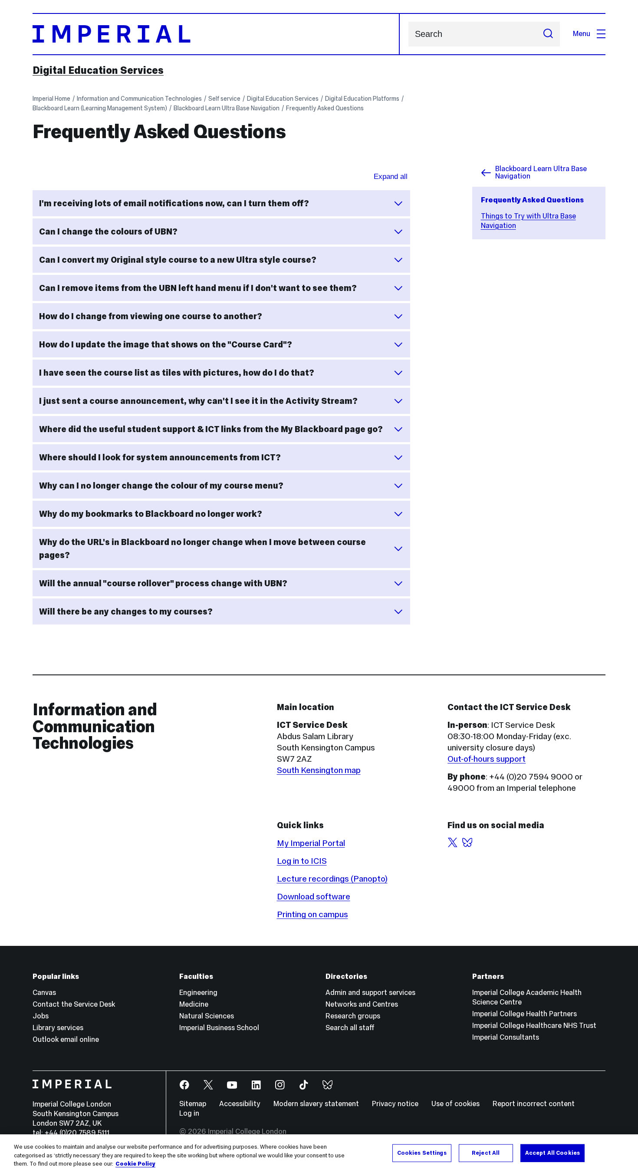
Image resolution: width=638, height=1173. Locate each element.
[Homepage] (216, 34)
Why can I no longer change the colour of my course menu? (161, 485)
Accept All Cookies (552, 1152)
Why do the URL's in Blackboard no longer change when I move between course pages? (202, 548)
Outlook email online (66, 1039)
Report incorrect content (534, 1103)
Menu (581, 33)
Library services (58, 1027)
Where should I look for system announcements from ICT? (160, 457)
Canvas (44, 992)
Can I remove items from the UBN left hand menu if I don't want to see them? (198, 288)
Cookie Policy (135, 1163)
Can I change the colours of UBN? (108, 231)
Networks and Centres (362, 1004)
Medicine (193, 1004)
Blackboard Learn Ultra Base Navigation (227, 108)
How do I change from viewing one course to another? (150, 316)
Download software (313, 896)
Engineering (198, 992)
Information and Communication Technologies (139, 98)
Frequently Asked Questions (325, 108)
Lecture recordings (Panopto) (332, 878)
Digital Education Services (98, 70)
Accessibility (239, 1103)
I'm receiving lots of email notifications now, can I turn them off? (174, 203)
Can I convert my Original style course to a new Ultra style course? (177, 259)
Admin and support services (370, 992)
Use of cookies (455, 1103)
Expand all (391, 176)
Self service (224, 98)
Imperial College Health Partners (524, 1013)
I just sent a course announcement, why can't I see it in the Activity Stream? (198, 401)
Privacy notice (395, 1103)
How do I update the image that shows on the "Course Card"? (165, 344)
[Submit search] (548, 34)
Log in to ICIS (302, 861)
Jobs (41, 1016)
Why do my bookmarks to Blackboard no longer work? (150, 514)
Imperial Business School (219, 1027)
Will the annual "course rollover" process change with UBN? (163, 583)
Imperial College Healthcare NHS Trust (534, 1025)
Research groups (353, 1016)
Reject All (486, 1152)
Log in (189, 1113)
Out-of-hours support (486, 758)
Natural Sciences (206, 1016)
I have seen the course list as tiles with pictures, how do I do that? (176, 372)
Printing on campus (312, 914)
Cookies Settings (422, 1152)
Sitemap (192, 1103)
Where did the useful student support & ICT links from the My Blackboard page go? (211, 429)
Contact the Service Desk (74, 1004)
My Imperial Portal (311, 843)
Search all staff (350, 1027)
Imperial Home (51, 98)
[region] (319, 1153)
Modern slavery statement (316, 1103)
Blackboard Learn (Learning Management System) (100, 108)
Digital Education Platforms (362, 98)
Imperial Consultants (505, 1037)
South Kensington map (319, 770)
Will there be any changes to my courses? (126, 611)
